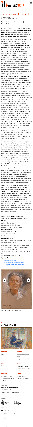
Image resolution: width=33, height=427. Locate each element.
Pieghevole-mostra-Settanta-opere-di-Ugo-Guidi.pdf (8, 378)
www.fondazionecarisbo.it (8, 260)
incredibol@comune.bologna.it (8, 413)
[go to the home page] (12, 4)
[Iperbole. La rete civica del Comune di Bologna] (6, 402)
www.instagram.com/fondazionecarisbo (12, 264)
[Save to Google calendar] (5, 325)
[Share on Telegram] (15, 325)
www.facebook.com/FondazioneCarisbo (12, 262)
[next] (28, 280)
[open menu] (31, 3)
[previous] (4, 280)
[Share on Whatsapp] (12, 325)
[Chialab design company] (9, 425)
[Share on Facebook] (7, 325)
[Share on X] (10, 325)
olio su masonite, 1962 (9, 387)
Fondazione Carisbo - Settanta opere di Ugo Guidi (24, 368)
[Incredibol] (17, 402)
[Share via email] (2, 325)
